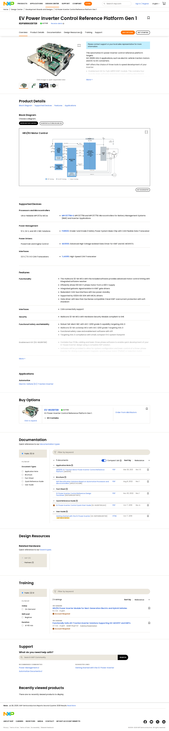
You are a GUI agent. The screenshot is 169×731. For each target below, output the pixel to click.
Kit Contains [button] (53, 418)
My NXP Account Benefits (68, 721)
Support (98, 32)
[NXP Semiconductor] (8, 3)
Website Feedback (47, 727)
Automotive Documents (30, 671)
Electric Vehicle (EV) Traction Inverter (36, 384)
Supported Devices (43, 105)
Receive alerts (56, 23)
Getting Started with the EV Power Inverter (94, 667)
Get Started (143, 32)
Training (88, 32)
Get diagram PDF (143, 190)
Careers (19, 721)
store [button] (88, 4)
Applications (70, 105)
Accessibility (35, 727)
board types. (46, 549)
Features (58, 105)
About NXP (8, 721)
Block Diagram (25, 105)
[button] (156, 3)
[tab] (77, 418)
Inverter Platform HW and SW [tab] (51, 123)
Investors (30, 721)
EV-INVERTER (51, 410)
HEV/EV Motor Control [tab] (28, 123)
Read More (71, 705)
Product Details (37, 32)
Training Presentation (88, 626)
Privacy (6, 727)
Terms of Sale (25, 727)
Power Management (28, 667)
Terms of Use (14, 727)
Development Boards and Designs (39, 9)
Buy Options (128, 32)
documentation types (50, 444)
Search (123, 657)
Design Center (17, 9)
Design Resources (72, 32)
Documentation (54, 32)
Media (40, 721)
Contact (49, 721)
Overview (23, 32)
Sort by (127, 460)
